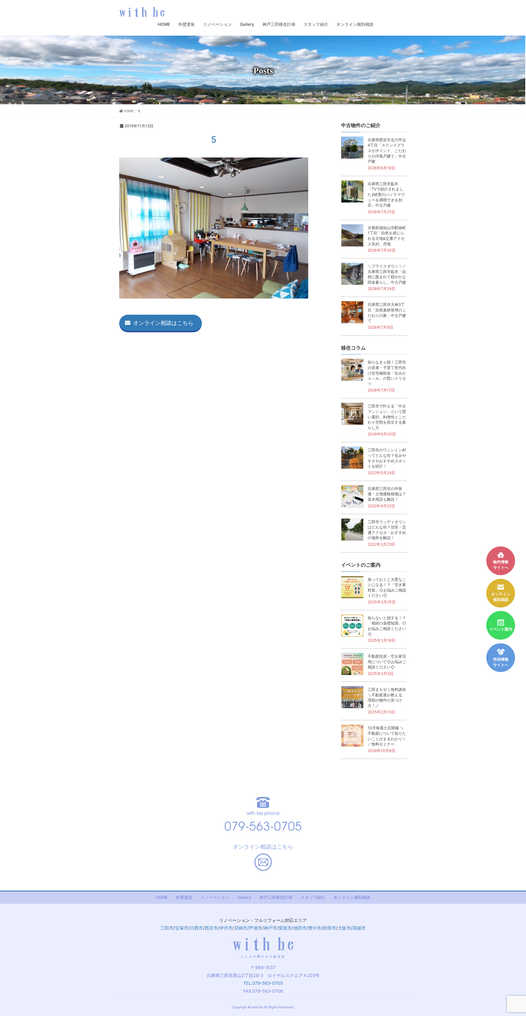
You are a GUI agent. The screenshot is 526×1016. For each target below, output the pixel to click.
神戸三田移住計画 (275, 897)
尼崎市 (240, 928)
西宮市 (211, 928)
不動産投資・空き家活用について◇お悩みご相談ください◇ (387, 661)
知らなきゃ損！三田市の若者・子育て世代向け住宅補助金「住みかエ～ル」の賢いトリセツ (387, 373)
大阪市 (344, 928)
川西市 (196, 928)
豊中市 (314, 928)
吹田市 (329, 928)
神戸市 (270, 928)
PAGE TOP (515, 980)
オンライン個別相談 (351, 897)
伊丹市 (226, 928)
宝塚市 (181, 928)
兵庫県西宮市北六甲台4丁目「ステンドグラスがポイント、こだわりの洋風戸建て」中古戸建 (387, 150)
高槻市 (359, 928)
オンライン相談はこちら (163, 323)
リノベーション (215, 897)
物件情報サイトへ (500, 565)
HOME (162, 897)
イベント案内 (500, 629)
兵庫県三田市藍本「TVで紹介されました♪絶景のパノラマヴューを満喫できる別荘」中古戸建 (386, 194)
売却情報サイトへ (500, 662)
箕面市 (285, 928)
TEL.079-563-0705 (263, 983)
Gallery (244, 897)
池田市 (300, 928)
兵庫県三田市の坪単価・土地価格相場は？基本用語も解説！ (387, 494)
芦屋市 (255, 928)
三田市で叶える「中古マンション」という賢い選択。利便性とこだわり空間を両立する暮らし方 (387, 417)
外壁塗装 (184, 897)
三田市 (166, 928)
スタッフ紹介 (313, 897)
